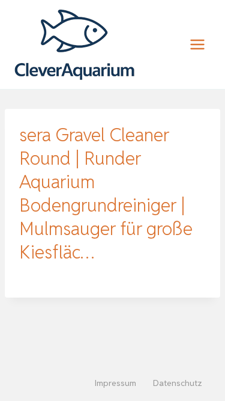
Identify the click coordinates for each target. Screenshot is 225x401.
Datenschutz (177, 383)
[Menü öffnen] (197, 44)
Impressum (115, 383)
